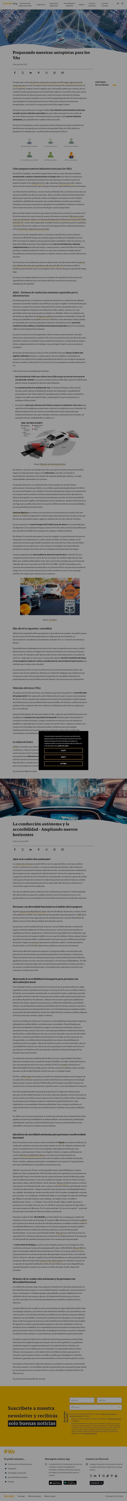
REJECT (63, 757)
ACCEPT (63, 750)
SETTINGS (64, 764)
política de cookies (63, 746)
